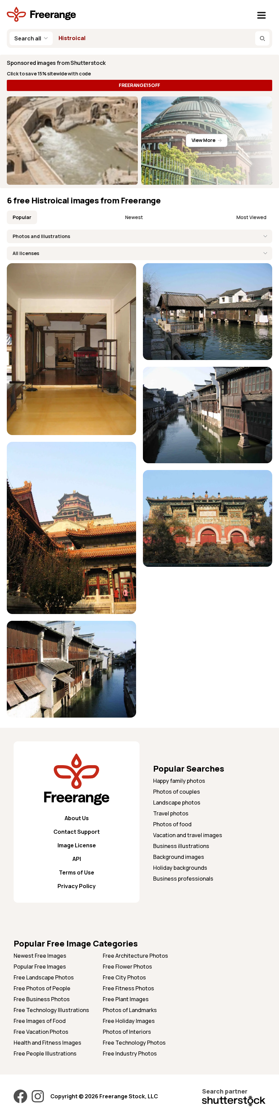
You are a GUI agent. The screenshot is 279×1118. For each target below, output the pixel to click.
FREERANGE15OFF (139, 85)
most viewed (251, 217)
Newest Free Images (40, 955)
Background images (178, 857)
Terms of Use (76, 872)
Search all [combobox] (27, 38)
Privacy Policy (77, 886)
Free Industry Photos (130, 1053)
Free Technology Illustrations (51, 1010)
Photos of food (172, 824)
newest (134, 217)
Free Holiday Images (129, 1021)
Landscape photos (176, 802)
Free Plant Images (126, 999)
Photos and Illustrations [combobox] (41, 236)
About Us (77, 818)
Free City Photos (124, 977)
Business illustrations (181, 846)
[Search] (262, 38)
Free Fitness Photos (128, 988)
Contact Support (76, 831)
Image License (77, 845)
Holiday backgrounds (180, 867)
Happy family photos (179, 781)
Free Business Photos (42, 999)
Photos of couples (176, 791)
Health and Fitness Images (47, 1042)
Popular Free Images (40, 966)
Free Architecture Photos (135, 955)
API (76, 859)
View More (203, 140)
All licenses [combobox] (26, 253)
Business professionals (183, 878)
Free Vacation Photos (41, 1031)
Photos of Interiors (127, 1031)
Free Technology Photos (134, 1042)
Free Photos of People (42, 988)
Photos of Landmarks (130, 1010)
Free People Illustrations (45, 1053)
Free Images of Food (40, 1021)
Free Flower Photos (127, 966)
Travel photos (170, 813)
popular (22, 217)
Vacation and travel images (187, 835)
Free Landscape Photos (44, 977)
